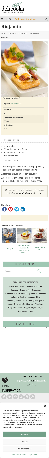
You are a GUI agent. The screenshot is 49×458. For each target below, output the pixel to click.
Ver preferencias (24, 449)
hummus (31, 297)
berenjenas (13, 287)
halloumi (42, 294)
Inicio (3, 33)
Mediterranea (34, 33)
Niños (25, 301)
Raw (16, 304)
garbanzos (33, 294)
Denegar (24, 441)
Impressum (32, 455)
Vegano (40, 308)
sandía (22, 304)
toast (20, 308)
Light (38, 297)
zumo (31, 311)
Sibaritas (29, 304)
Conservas (14, 290)
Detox (22, 290)
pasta (35, 301)
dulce (28, 290)
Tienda (11, 33)
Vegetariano (22, 311)
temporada (40, 380)
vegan (33, 308)
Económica (36, 290)
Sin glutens (12, 308)
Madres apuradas (14, 301)
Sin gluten (39, 304)
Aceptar (24, 434)
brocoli (22, 287)
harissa (23, 297)
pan (30, 301)
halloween (15, 297)
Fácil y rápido (16, 104)
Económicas (10, 294)
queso (10, 304)
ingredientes (23, 380)
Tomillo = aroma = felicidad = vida (25, 19)
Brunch (30, 287)
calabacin (38, 287)
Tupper (27, 308)
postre (41, 301)
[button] (45, 405)
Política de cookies (19, 455)
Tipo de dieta (22, 33)
